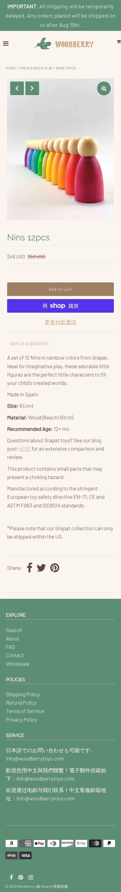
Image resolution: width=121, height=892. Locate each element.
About (12, 638)
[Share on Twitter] (41, 568)
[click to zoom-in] (104, 88)
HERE (24, 448)
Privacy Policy (21, 719)
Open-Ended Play (36, 68)
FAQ (10, 647)
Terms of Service (25, 711)
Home (11, 68)
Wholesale (17, 664)
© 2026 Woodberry (19, 886)
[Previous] (17, 88)
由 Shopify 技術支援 (52, 886)
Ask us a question (29, 343)
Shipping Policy (23, 694)
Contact (15, 655)
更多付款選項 (60, 322)
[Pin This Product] (54, 568)
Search (14, 630)
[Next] (32, 88)
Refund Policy (21, 702)
